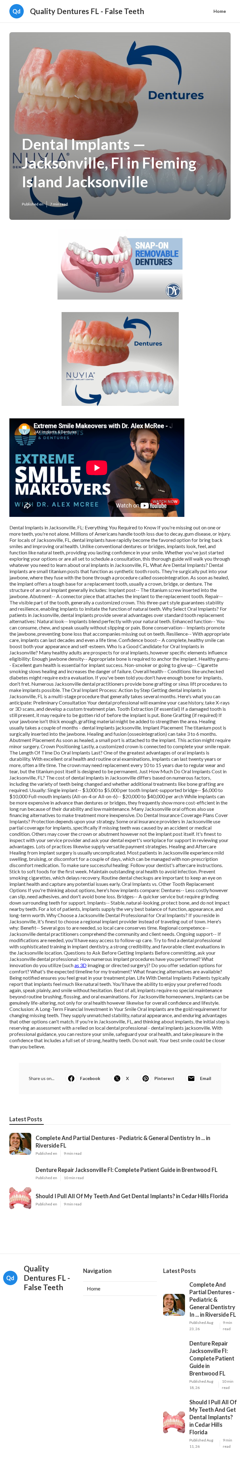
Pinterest (164, 1078)
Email (205, 1078)
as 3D (80, 965)
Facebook (90, 1078)
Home (219, 11)
